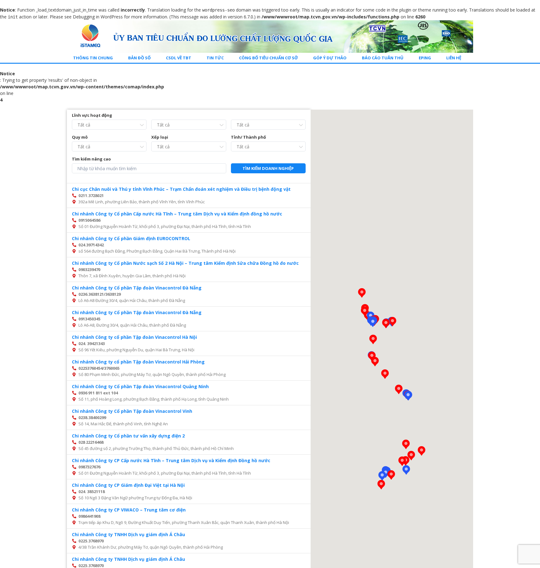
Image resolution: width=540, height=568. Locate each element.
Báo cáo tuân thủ (382, 58)
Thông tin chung (93, 58)
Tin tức (215, 58)
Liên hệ (453, 58)
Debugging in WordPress (98, 17)
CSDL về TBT (178, 58)
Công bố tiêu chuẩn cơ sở (268, 58)
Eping (425, 58)
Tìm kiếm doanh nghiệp (268, 168)
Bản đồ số (139, 58)
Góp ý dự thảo (330, 58)
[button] (408, 396)
